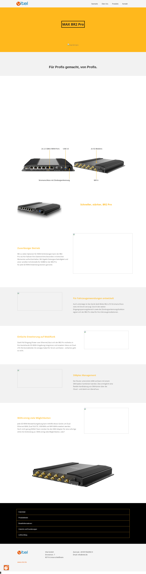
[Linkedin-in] (113, 552)
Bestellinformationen (25, 523)
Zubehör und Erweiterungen (27, 529)
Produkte (115, 4)
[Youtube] (120, 552)
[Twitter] (110, 552)
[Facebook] (102, 552)
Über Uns (105, 4)
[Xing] (117, 552)
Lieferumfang (22, 535)
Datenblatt (21, 512)
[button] (73, 114)
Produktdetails (23, 518)
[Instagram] (106, 552)
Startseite (94, 4)
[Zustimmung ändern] (6, 567)
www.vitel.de (22, 562)
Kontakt (125, 4)
